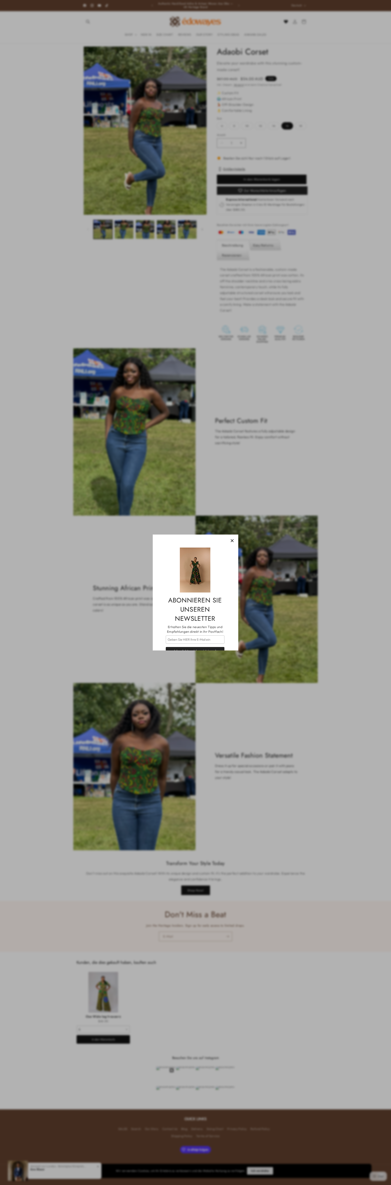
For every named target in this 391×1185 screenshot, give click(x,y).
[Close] (232, 540)
